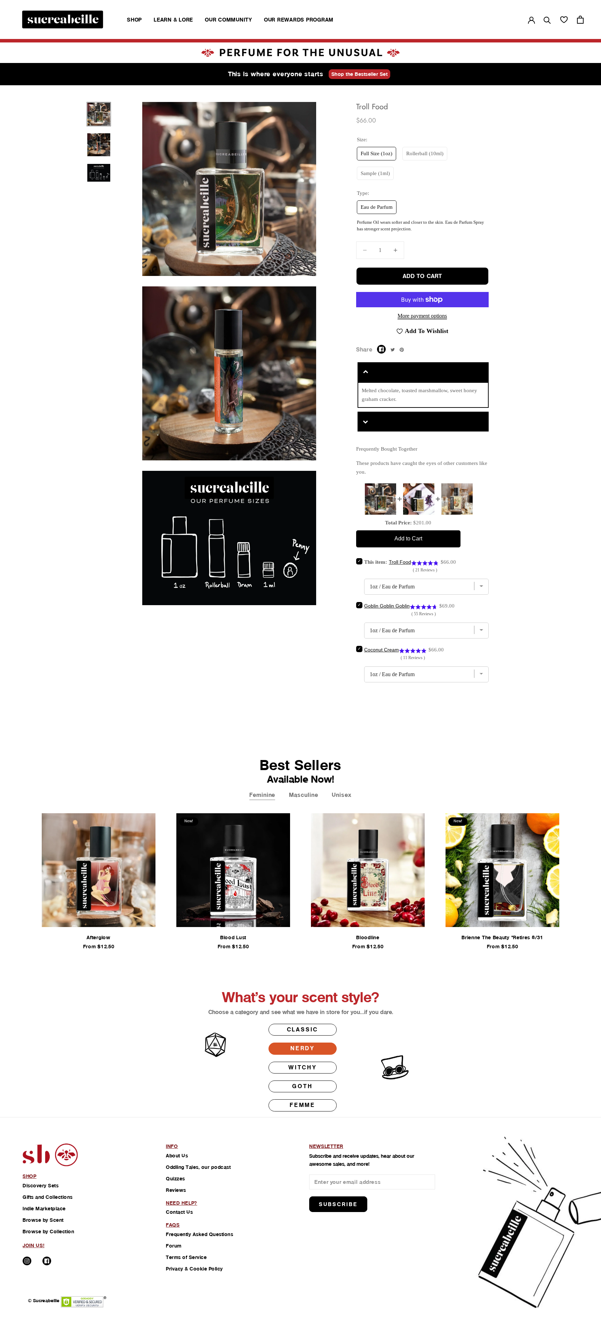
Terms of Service (186, 1257)
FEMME (302, 1105)
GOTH (302, 1086)
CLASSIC (303, 1029)
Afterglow (98, 937)
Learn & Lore (173, 20)
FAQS (173, 1225)
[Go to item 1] (99, 114)
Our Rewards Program (299, 20)
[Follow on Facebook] (46, 1261)
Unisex (341, 795)
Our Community (228, 20)
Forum (174, 1246)
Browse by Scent (43, 1220)
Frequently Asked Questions (199, 1234)
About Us (177, 1155)
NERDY (302, 1048)
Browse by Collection (48, 1231)
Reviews (176, 1190)
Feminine (262, 795)
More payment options (422, 316)
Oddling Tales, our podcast (198, 1167)
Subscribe (338, 1204)
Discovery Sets (40, 1185)
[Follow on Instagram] (27, 1261)
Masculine (303, 795)
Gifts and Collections (48, 1197)
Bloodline (367, 937)
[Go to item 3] (99, 172)
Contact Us (179, 1212)
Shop (134, 20)
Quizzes (175, 1178)
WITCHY (302, 1067)
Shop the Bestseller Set (359, 74)
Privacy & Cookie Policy (194, 1269)
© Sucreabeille (43, 1300)
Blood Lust (233, 937)
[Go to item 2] (99, 145)
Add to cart (422, 276)
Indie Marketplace (44, 1208)
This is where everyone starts (275, 74)
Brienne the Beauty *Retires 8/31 (502, 937)
